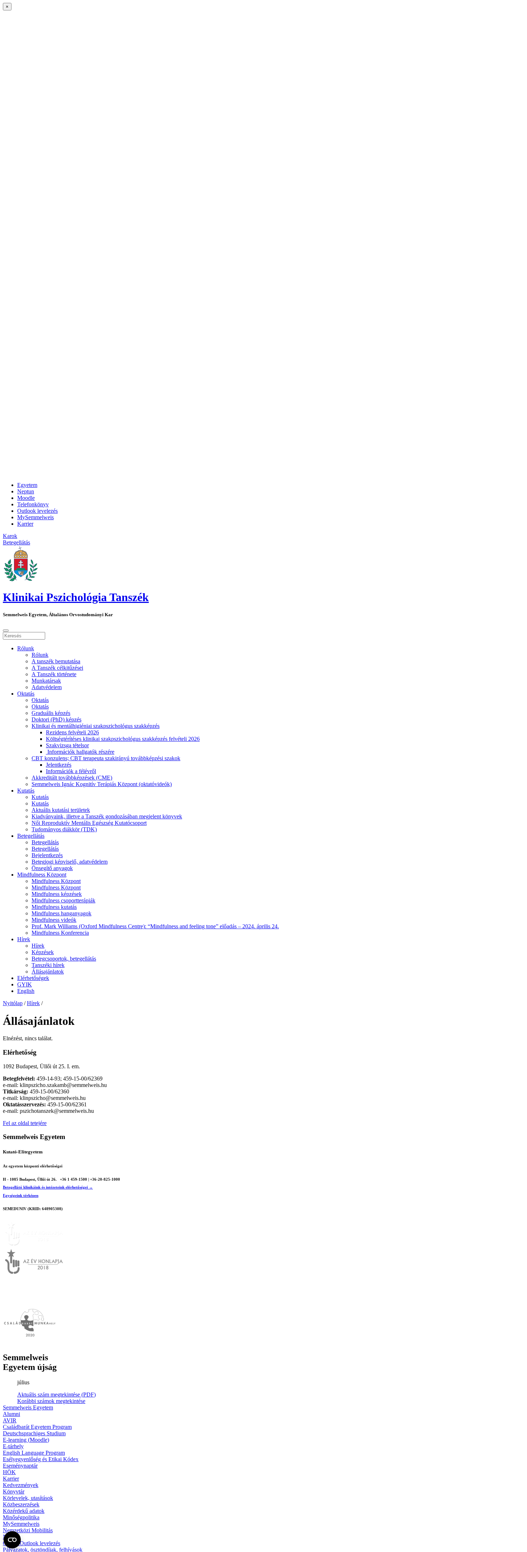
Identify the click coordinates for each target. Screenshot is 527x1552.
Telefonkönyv (33, 504)
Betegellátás (30, 836)
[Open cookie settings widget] (12, 1539)
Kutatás (25, 790)
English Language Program (34, 1453)
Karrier (25, 524)
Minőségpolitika (21, 1517)
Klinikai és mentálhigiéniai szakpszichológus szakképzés (96, 726)
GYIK (24, 984)
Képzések (43, 952)
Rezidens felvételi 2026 (72, 732)
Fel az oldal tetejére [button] (25, 1123)
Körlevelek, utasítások (28, 1498)
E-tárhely (13, 1446)
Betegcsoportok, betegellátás (64, 959)
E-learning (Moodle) (26, 1440)
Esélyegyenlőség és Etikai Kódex (41, 1459)
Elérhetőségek (33, 978)
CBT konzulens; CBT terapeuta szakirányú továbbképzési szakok (106, 758)
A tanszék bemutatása (56, 661)
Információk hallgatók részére (80, 752)
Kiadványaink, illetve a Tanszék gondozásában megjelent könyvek (107, 816)
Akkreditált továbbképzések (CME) (72, 778)
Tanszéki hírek (48, 965)
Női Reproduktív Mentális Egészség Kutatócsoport (89, 823)
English (25, 991)
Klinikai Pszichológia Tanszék (76, 597)
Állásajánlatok (48, 971)
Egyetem (27, 485)
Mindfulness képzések (57, 894)
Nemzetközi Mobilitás (28, 1530)
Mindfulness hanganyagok (61, 913)
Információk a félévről (71, 771)
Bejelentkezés (47, 855)
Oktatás (25, 694)
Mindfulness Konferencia (60, 933)
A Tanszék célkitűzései (57, 668)
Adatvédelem (47, 687)
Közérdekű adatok (23, 1511)
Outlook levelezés (37, 511)
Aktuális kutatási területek (61, 810)
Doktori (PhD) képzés (56, 719)
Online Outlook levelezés (31, 1543)
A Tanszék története (54, 674)
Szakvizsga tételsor (67, 745)
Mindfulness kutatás (54, 907)
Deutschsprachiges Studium (34, 1433)
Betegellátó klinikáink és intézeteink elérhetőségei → (48, 1187)
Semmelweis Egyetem (28, 1407)
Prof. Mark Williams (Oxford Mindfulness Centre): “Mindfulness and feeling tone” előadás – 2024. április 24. (155, 926)
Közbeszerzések (21, 1504)
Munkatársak (46, 681)
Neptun (25, 491)
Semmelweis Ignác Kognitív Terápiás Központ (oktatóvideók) (102, 784)
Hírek (23, 939)
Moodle (26, 498)
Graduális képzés (51, 713)
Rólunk (25, 648)
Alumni (11, 1414)
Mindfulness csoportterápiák (63, 900)
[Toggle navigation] (6, 630)
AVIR (9, 1420)
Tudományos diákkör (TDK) (64, 829)
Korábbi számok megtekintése (51, 1401)
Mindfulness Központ (41, 875)
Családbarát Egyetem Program (37, 1427)
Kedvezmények (20, 1485)
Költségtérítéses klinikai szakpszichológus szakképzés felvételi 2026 (123, 739)
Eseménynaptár (20, 1466)
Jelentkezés (58, 765)
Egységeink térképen (20, 1195)
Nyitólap (13, 1003)
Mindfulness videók (54, 920)
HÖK (9, 1472)
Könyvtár (13, 1491)
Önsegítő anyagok (52, 868)
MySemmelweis (35, 517)
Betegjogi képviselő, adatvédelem (70, 862)
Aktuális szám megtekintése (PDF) (56, 1394)
